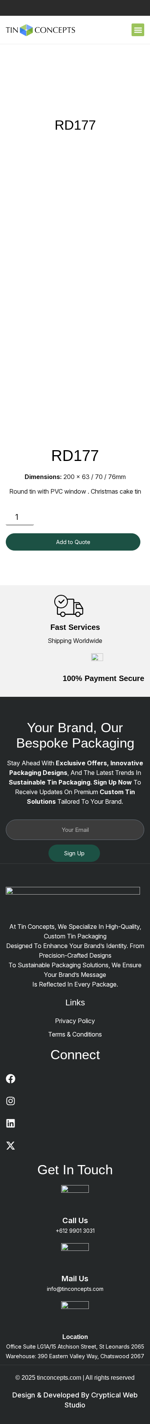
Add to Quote (73, 542)
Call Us (75, 1220)
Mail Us (75, 1278)
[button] (138, 29)
